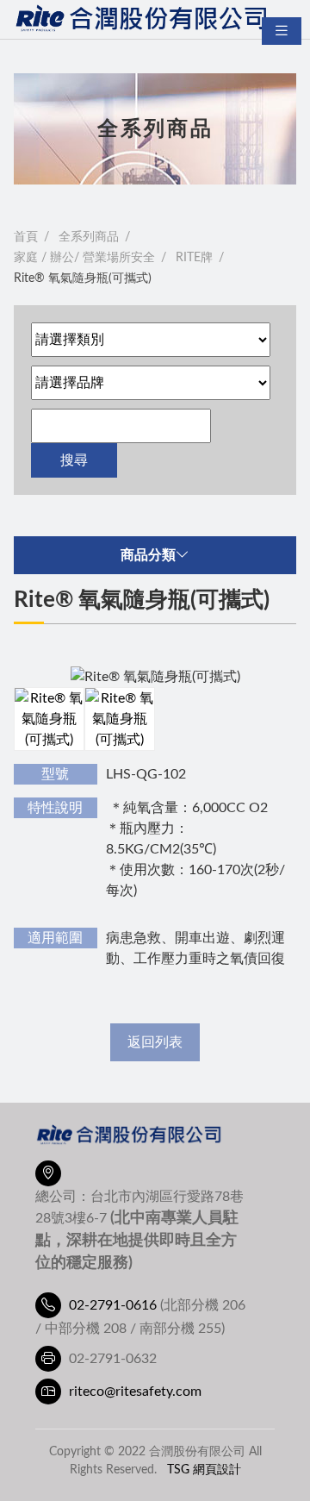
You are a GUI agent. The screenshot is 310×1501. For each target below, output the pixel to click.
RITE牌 (194, 258)
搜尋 (74, 460)
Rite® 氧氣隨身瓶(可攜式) (83, 278)
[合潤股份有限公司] (143, 19)
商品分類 (148, 555)
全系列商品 (89, 237)
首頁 (26, 237)
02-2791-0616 (113, 1305)
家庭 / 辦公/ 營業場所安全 (84, 258)
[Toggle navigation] (281, 31)
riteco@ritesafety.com (135, 1391)
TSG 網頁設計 (204, 1469)
